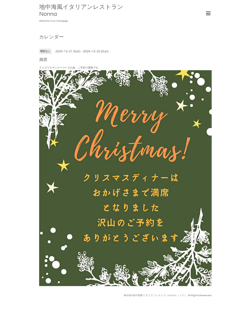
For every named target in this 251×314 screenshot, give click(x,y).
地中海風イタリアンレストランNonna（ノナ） (159, 295)
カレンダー (51, 37)
